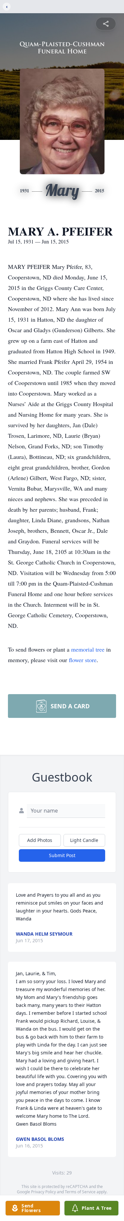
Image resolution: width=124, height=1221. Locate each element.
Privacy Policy (43, 1192)
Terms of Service (80, 1192)
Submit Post (62, 855)
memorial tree (87, 649)
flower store (83, 660)
